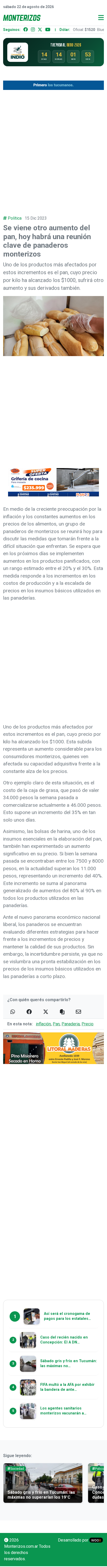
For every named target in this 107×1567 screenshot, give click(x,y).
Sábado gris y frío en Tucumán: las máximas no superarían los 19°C (41, 1495)
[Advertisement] (53, 149)
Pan (56, 1023)
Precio (87, 1023)
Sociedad (17, 1469)
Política (15, 218)
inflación (43, 1023)
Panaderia (71, 1023)
